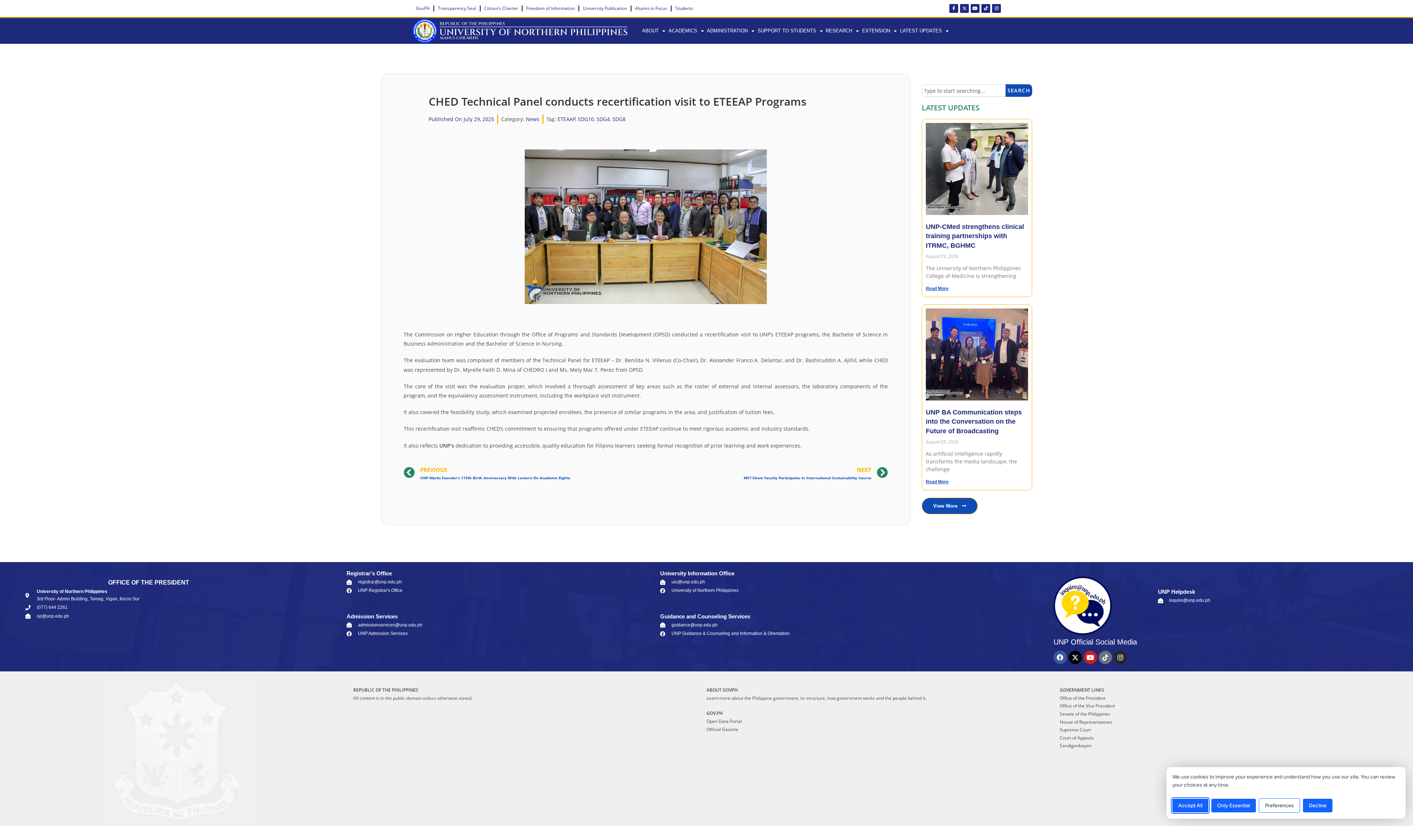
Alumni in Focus (651, 8)
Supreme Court (1075, 730)
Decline (1318, 805)
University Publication (605, 8)
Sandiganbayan (1075, 745)
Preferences (1279, 805)
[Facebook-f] (953, 8)
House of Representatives (1086, 722)
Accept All (1190, 805)
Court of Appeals (1077, 738)
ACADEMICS (683, 30)
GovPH (423, 8)
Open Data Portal (724, 721)
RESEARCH (839, 30)
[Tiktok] (985, 8)
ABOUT (650, 30)
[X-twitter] (964, 8)
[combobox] (964, 90)
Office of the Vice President (1087, 706)
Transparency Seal (457, 8)
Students (684, 8)
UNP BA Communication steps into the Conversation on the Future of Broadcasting (974, 421)
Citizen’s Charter (501, 8)
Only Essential (1233, 805)
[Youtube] (975, 8)
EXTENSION (876, 30)
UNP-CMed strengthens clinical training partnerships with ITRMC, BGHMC (975, 236)
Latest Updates (921, 30)
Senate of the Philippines (1085, 714)
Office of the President (1082, 698)
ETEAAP (566, 119)
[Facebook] (1060, 657)
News (532, 119)
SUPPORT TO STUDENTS (787, 30)
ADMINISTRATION (727, 30)
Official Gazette (722, 729)
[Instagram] (996, 8)
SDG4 (603, 119)
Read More (937, 288)
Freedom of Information (550, 8)
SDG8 (619, 119)
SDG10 (586, 119)
